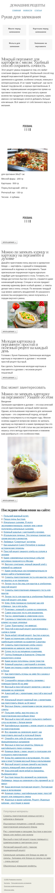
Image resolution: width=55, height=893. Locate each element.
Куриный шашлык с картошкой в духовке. (24, 531)
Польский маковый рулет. (16, 515)
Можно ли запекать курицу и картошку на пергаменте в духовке (24, 255)
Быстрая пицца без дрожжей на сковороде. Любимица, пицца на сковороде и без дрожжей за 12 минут (27, 780)
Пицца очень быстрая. (15, 519)
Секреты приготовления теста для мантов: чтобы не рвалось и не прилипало (27, 579)
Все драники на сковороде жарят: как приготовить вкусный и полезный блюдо (21, 733)
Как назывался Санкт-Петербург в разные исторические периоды (23, 546)
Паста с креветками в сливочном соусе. (24, 615)
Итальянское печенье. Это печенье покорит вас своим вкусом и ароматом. (26, 537)
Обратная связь (9, 890)
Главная (16, 10)
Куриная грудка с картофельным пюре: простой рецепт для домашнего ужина (26, 795)
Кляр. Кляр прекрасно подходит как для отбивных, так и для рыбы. (22, 604)
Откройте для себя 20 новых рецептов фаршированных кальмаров (22, 740)
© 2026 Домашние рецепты (13, 879)
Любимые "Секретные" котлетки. (20, 541)
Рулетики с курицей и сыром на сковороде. (26, 609)
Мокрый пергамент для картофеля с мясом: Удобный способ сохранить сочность (25, 62)
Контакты (7, 883)
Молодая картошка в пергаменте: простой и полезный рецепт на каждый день (24, 345)
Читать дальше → (9, 242)
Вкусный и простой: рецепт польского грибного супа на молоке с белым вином (26, 720)
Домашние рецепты (27, 5)
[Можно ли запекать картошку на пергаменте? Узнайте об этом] (27, 467)
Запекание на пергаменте (40, 45)
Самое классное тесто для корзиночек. (24, 612)
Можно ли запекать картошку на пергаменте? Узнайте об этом (27, 395)
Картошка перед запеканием (40, 30)
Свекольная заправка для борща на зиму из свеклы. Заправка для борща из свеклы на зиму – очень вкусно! (27, 858)
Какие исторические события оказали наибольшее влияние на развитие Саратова (23, 640)
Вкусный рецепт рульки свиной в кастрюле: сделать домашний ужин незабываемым (24, 766)
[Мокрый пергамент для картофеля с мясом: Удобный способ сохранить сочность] (27, 160)
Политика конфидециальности (14, 886)
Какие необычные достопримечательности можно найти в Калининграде (24, 572)
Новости (27, 10)
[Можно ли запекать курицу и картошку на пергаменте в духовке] (27, 314)
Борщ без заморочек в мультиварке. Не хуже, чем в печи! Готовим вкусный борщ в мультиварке (26, 759)
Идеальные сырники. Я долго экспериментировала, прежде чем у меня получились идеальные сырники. (21, 525)
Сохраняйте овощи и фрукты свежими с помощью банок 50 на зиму (23, 682)
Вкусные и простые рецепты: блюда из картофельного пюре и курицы (22, 746)
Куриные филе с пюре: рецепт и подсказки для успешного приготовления (26, 753)
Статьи (38, 10)
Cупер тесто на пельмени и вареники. (23, 651)
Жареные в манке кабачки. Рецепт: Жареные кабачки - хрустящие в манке (25, 801)
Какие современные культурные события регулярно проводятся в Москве (22, 559)
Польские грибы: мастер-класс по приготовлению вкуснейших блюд (19, 714)
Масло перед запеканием (14, 30)
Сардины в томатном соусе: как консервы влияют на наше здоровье (23, 620)
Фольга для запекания (14, 45)
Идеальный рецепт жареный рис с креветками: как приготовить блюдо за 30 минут (26, 701)
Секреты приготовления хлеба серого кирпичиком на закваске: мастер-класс (21, 646)
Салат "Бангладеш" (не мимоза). (21, 625)
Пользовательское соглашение (21, 883)
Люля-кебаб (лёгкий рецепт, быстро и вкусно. (27, 635)
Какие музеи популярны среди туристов (24, 660)
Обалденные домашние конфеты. (20, 866)
